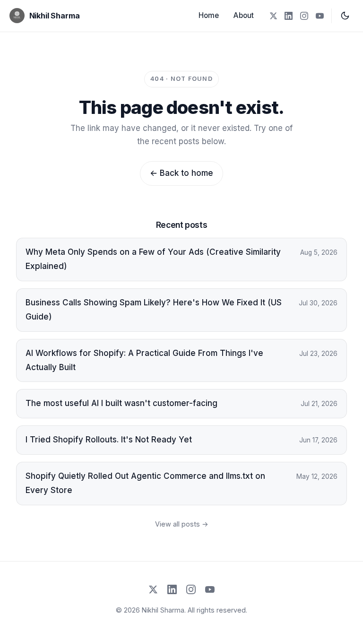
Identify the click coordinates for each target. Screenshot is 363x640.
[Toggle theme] (345, 15)
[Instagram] (304, 16)
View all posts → (181, 524)
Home (209, 15)
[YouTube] (319, 16)
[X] (273, 16)
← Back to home (181, 173)
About (243, 15)
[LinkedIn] (288, 16)
